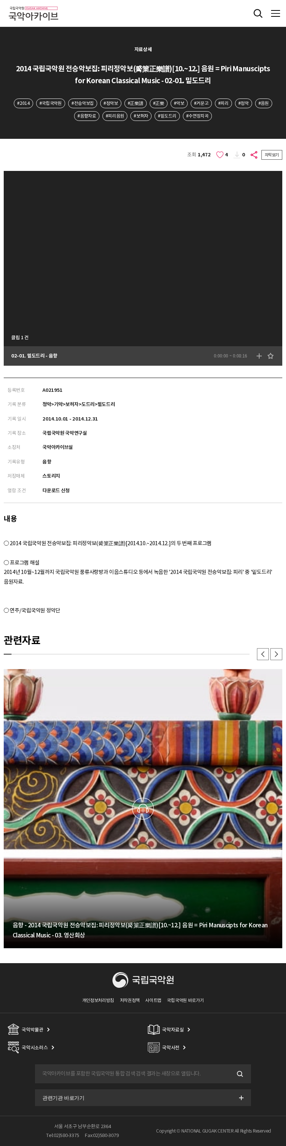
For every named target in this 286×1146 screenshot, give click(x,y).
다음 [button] (276, 654)
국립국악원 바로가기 (185, 1000)
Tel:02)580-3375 (62, 1135)
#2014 (23, 103)
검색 (239, 1074)
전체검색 (258, 13)
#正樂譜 (135, 103)
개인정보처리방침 (98, 1000)
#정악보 (111, 103)
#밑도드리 (167, 116)
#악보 (179, 103)
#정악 (243, 103)
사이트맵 (153, 1000)
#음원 (263, 103)
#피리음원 (115, 116)
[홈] (33, 5)
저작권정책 (130, 1000)
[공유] (254, 155)
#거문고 (201, 103)
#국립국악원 (50, 103)
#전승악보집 (83, 103)
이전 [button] (263, 654)
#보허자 (141, 116)
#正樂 (158, 103)
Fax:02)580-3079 (101, 1135)
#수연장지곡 (197, 116)
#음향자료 (86, 116)
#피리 (223, 103)
